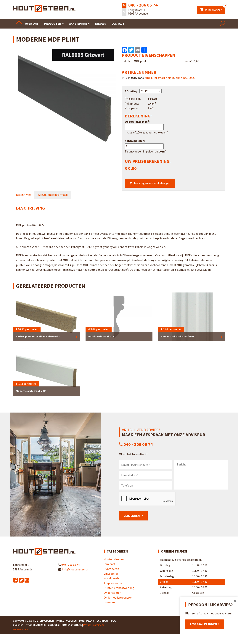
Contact (118, 23)
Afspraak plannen (203, 624)
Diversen (109, 602)
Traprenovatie (113, 583)
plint (179, 78)
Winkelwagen (215, 9)
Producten (53, 23)
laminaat (109, 564)
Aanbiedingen (79, 23)
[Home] (19, 23)
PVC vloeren (111, 569)
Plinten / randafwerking (119, 588)
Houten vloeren (114, 559)
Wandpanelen (112, 578)
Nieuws (100, 23)
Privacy (87, 625)
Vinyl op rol (111, 573)
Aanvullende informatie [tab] (53, 194)
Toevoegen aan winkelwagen (152, 183)
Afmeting (131, 91)
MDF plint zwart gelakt (159, 78)
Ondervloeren (112, 592)
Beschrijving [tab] (24, 194)
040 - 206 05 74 (143, 5)
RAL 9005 (189, 78)
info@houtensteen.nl (75, 569)
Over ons (31, 23)
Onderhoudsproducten (118, 597)
